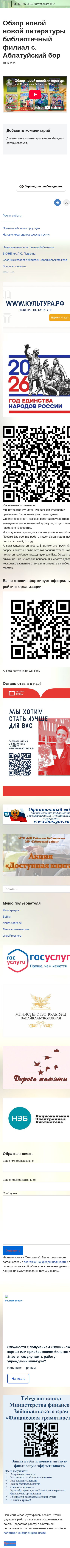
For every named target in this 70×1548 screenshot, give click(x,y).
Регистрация (11, 910)
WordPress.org (12, 935)
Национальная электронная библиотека (28, 247)
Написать (18, 1378)
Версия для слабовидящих (43, 186)
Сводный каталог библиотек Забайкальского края (35, 259)
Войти (6, 916)
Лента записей (12, 922)
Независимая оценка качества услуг (26, 234)
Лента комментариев (16, 929)
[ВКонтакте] (57, 202)
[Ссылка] (66, 202)
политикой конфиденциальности (45, 1261)
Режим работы (12, 215)
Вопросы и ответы (14, 266)
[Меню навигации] (7, 4)
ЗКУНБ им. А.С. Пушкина (19, 253)
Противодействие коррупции (21, 228)
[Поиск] (14, 4)
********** (8, 272)
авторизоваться (17, 142)
